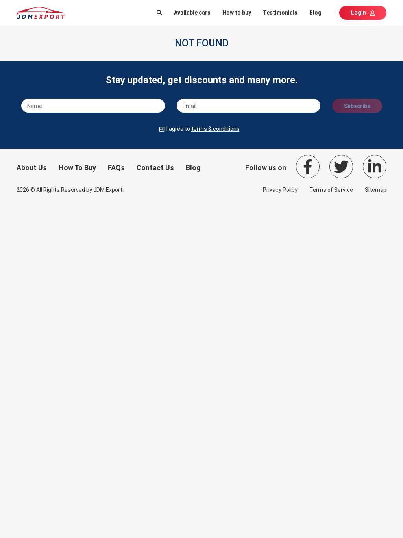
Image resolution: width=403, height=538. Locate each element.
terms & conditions (215, 129)
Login (358, 12)
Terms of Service (331, 190)
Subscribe (357, 106)
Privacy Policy (280, 190)
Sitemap (375, 190)
